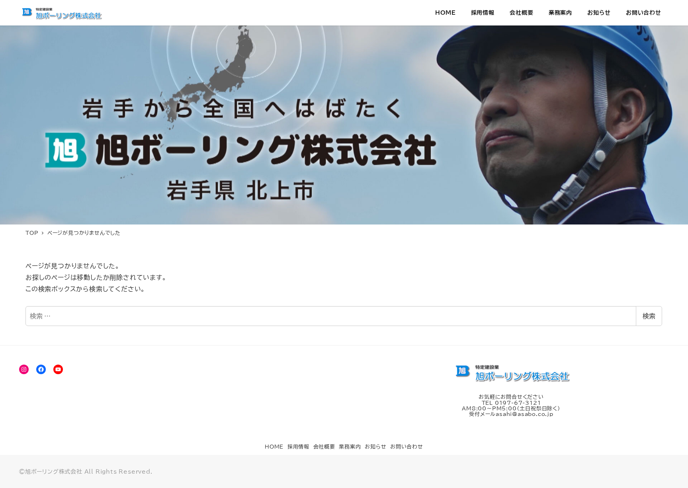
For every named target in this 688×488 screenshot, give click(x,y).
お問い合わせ (406, 446)
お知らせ (375, 446)
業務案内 (350, 446)
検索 (649, 316)
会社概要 (324, 446)
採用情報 (298, 446)
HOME (274, 446)
